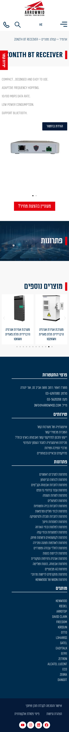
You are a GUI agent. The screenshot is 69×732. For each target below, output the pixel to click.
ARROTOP (61, 611)
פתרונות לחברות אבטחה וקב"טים (49, 485)
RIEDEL (63, 606)
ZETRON (62, 659)
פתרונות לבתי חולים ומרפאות (51, 511)
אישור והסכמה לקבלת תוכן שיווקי (44, 706)
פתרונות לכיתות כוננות (55, 553)
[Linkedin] (38, 724)
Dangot (62, 680)
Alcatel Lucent (57, 664)
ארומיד (63, 39)
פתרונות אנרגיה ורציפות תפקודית (49, 559)
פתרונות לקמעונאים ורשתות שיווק (49, 538)
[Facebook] (46, 724)
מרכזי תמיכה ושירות (56, 448)
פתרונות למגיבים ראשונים (53, 474)
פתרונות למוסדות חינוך (54, 522)
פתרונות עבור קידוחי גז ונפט (51, 490)
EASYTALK (61, 648)
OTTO (64, 632)
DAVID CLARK (59, 617)
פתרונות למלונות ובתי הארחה (51, 527)
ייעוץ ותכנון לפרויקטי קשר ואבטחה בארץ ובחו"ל (41, 437)
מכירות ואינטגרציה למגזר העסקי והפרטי (45, 443)
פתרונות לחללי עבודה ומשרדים (50, 548)
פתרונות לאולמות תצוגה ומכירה (50, 543)
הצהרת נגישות (54, 714)
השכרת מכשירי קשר (56, 432)
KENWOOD (61, 601)
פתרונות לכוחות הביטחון (54, 480)
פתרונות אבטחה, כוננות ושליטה (50, 564)
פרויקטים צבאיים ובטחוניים (52, 453)
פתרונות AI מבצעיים (56, 569)
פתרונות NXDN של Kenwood (51, 580)
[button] (36, 195)
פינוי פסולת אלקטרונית (27, 714)
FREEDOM (61, 622)
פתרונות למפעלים (57, 501)
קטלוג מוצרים (48, 39)
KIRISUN (62, 627)
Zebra (63, 675)
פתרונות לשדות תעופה (55, 495)
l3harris (61, 638)
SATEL (63, 643)
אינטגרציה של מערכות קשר (52, 427)
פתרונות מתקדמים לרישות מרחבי (49, 574)
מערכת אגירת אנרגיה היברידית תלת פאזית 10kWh (17, 334)
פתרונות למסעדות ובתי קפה (52, 532)
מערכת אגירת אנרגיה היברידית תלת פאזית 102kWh (51, 334)
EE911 (64, 654)
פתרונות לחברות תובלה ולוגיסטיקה (48, 517)
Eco (64, 669)
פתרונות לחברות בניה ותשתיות (50, 506)
